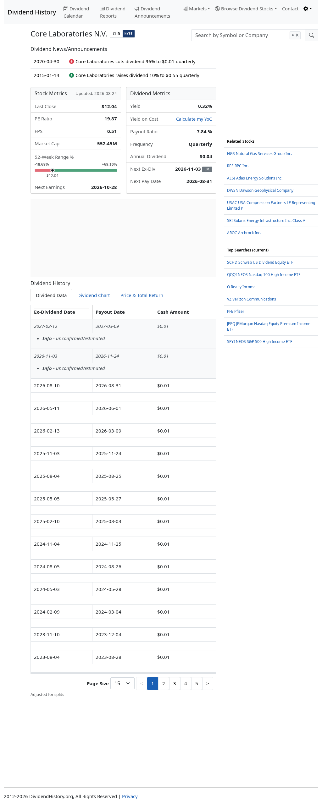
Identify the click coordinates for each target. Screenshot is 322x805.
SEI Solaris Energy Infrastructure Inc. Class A (266, 220)
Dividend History (32, 12)
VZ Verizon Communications (251, 299)
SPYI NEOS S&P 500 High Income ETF (259, 341)
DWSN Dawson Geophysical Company (260, 190)
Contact (290, 8)
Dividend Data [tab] (51, 295)
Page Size (98, 683)
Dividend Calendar (76, 12)
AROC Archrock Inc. (244, 232)
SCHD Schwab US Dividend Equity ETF (260, 262)
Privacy (130, 796)
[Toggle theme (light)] (307, 9)
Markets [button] (198, 8)
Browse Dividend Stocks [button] (247, 8)
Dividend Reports (112, 12)
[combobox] (248, 35)
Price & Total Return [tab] (141, 295)
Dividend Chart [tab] (93, 295)
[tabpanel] (123, 501)
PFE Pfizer (235, 311)
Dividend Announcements (152, 12)
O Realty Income (241, 286)
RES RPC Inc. (238, 165)
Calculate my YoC (194, 119)
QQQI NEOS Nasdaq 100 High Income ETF (263, 274)
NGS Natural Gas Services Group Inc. (259, 153)
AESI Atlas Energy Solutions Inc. (254, 178)
